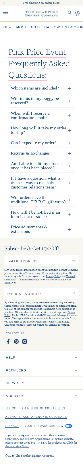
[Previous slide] (4, 3)
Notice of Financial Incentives (53, 324)
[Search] (70, 14)
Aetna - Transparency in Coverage (36, 417)
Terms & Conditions (58, 321)
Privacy (12, 425)
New (7, 27)
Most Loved (28, 27)
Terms (10, 408)
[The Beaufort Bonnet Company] (41, 13)
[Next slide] (79, 3)
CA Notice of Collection (43, 408)
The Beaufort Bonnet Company (34, 455)
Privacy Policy (53, 276)
